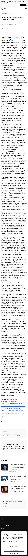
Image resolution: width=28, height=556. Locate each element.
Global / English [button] (5, 5)
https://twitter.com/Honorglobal (10, 408)
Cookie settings (14, 553)
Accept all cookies (14, 546)
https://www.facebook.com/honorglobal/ (13, 406)
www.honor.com (11, 399)
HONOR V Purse (13, 40)
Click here (21, 542)
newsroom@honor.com (11, 401)
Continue (23, 5)
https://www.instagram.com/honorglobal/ (13, 410)
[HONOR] (4, 519)
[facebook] (5, 28)
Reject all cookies (14, 550)
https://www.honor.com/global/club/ (11, 403)
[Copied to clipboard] (8, 28)
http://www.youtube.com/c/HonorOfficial (13, 413)
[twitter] (2, 28)
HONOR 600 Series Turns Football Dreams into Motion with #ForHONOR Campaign (17, 478)
